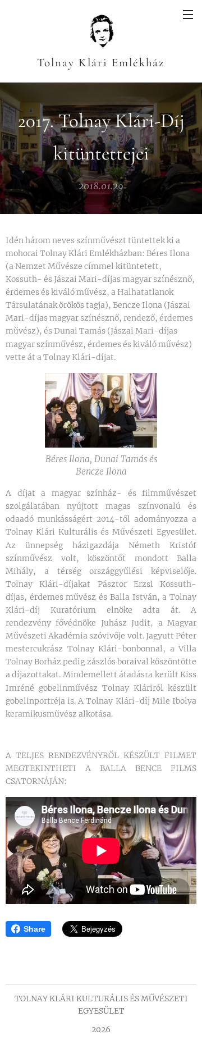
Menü (188, 14)
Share (34, 928)
